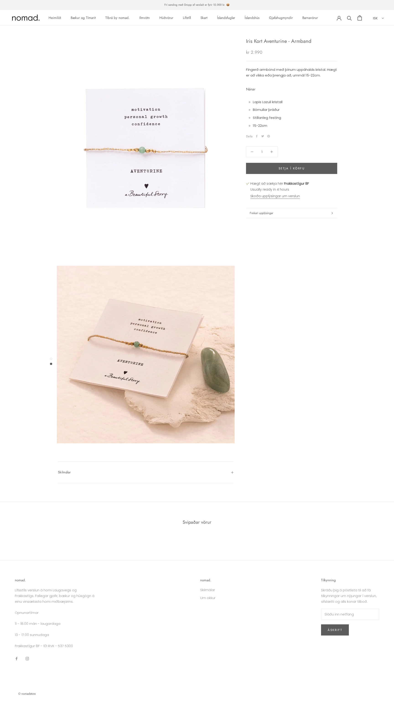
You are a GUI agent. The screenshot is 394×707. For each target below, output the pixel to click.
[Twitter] (262, 136)
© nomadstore (27, 694)
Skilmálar (64, 472)
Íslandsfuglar (226, 17)
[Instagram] (27, 658)
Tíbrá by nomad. (117, 17)
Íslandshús (252, 17)
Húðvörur (166, 17)
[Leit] (349, 17)
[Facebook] (256, 136)
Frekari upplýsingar (261, 213)
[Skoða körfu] (360, 17)
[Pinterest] (268, 136)
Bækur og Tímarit (83, 17)
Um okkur (207, 597)
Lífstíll (187, 17)
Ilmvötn (144, 17)
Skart (203, 17)
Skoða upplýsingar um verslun (275, 196)
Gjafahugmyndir (281, 17)
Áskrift (335, 630)
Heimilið (55, 17)
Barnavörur (310, 17)
